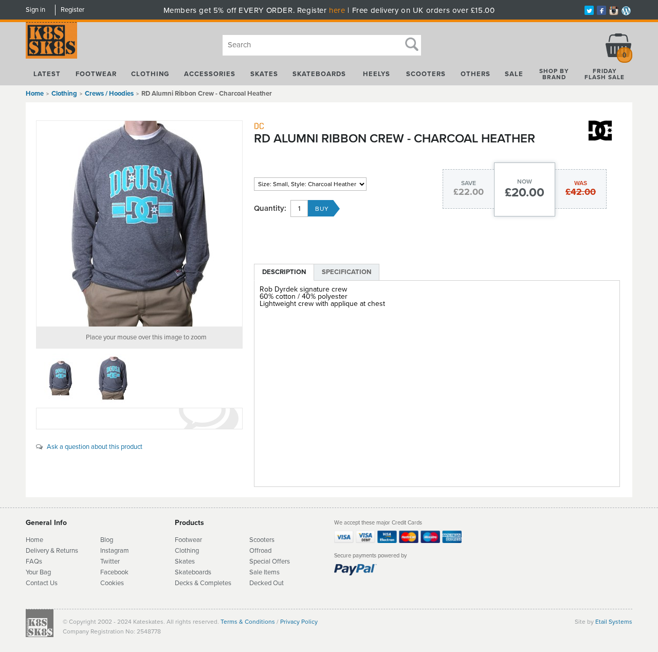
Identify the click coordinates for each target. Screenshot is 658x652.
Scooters (426, 74)
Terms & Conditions (248, 621)
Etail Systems (613, 621)
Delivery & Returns (52, 551)
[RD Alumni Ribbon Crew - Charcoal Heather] (139, 224)
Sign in (35, 10)
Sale (514, 74)
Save (468, 183)
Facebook (114, 572)
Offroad (260, 551)
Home (35, 93)
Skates (264, 74)
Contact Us (42, 583)
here (337, 10)
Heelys (376, 74)
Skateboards (319, 74)
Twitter (110, 561)
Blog (106, 540)
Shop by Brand (554, 74)
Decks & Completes (203, 583)
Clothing (150, 74)
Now (524, 181)
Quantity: (270, 208)
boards (201, 572)
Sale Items (264, 572)
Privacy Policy (299, 621)
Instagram (114, 551)
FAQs (34, 561)
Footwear (96, 74)
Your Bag (38, 572)
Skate (183, 572)
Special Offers (269, 561)
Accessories (209, 74)
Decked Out (266, 583)
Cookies (112, 583)
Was (580, 183)
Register (72, 10)
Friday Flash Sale (604, 74)
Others (475, 74)
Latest (47, 74)
